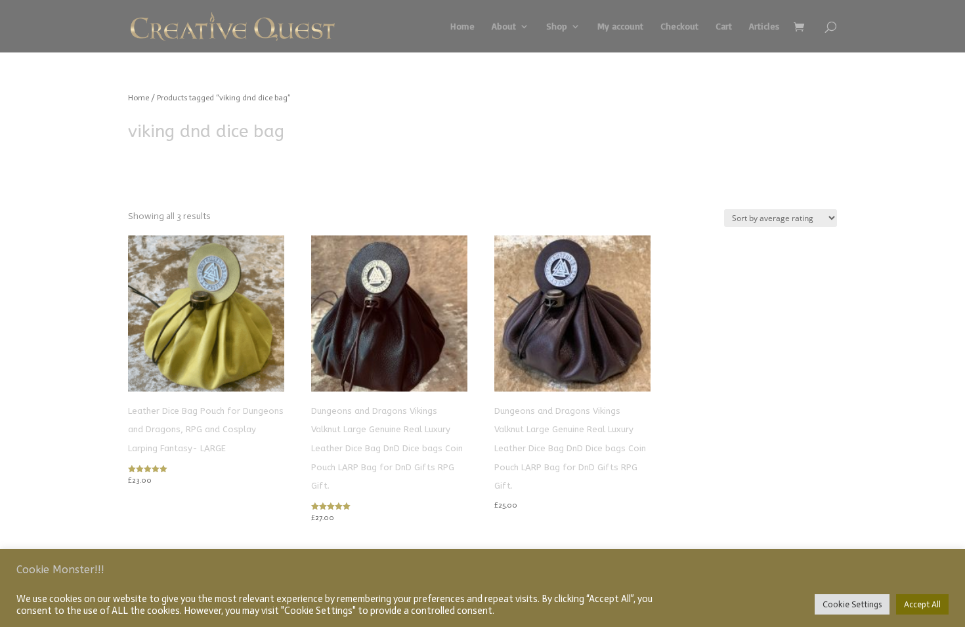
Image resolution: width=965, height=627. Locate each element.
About (504, 26)
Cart (724, 26)
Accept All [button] (922, 604)
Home (462, 26)
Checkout (679, 26)
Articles (764, 26)
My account (620, 26)
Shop (556, 26)
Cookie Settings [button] (852, 604)
